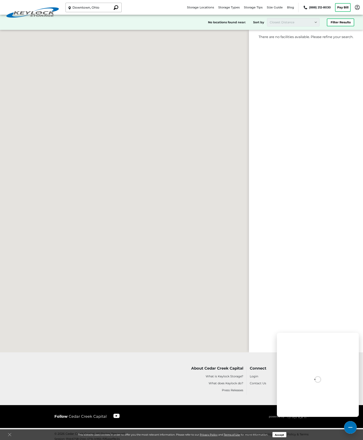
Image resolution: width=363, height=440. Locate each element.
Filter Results (341, 22)
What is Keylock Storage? (224, 376)
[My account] (357, 7)
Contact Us (258, 383)
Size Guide (275, 7)
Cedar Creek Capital (80, 416)
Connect (258, 368)
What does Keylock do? (226, 383)
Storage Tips (253, 7)
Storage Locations (200, 7)
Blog (290, 7)
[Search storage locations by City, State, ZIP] (116, 7)
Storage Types (229, 7)
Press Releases (232, 390)
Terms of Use (232, 434)
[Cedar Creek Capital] (32, 13)
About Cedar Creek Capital (217, 368)
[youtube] (116, 416)
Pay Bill (343, 7)
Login (254, 376)
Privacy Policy (209, 434)
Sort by (258, 22)
